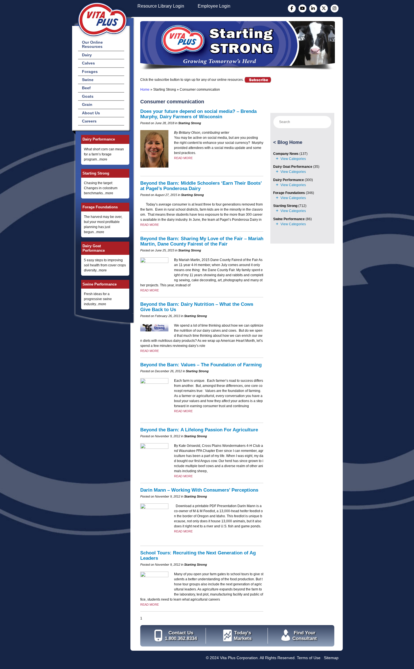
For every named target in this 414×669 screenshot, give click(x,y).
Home (145, 90)
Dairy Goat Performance (94, 248)
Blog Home (289, 142)
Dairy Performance (99, 139)
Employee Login (214, 6)
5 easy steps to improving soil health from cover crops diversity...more (105, 265)
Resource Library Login (160, 6)
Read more (183, 158)
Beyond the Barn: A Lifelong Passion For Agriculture (199, 429)
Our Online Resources (92, 44)
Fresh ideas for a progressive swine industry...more (98, 299)
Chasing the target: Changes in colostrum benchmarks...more (100, 188)
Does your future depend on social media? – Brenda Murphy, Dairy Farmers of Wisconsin (198, 114)
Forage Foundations (100, 207)
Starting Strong (96, 173)
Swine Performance (100, 284)
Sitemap (331, 657)
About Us (91, 113)
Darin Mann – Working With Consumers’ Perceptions (199, 490)
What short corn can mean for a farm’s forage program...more (104, 154)
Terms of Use (308, 657)
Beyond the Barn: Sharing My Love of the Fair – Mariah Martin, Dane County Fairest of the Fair (201, 241)
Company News (286, 154)
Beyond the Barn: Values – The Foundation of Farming (201, 364)
